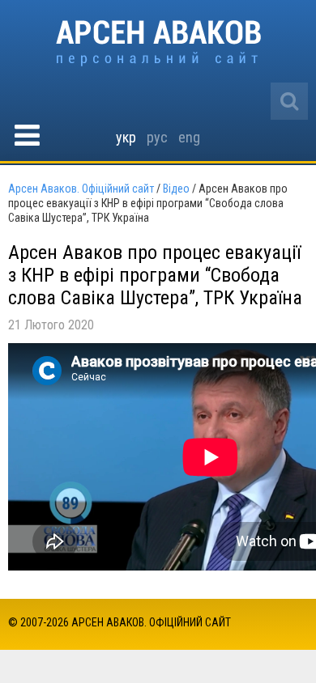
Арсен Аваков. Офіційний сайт (158, 43)
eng (189, 137)
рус (157, 137)
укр (126, 137)
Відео (176, 188)
